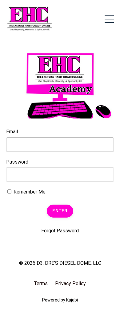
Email (12, 132)
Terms (41, 283)
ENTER (59, 211)
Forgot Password (60, 231)
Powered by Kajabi (60, 299)
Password (17, 162)
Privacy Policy (70, 283)
